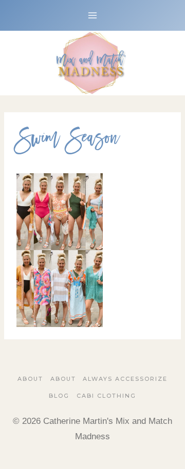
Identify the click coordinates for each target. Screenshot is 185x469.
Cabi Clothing (106, 395)
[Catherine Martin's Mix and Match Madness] (92, 63)
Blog (59, 395)
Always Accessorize (125, 378)
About (30, 378)
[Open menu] (92, 15)
